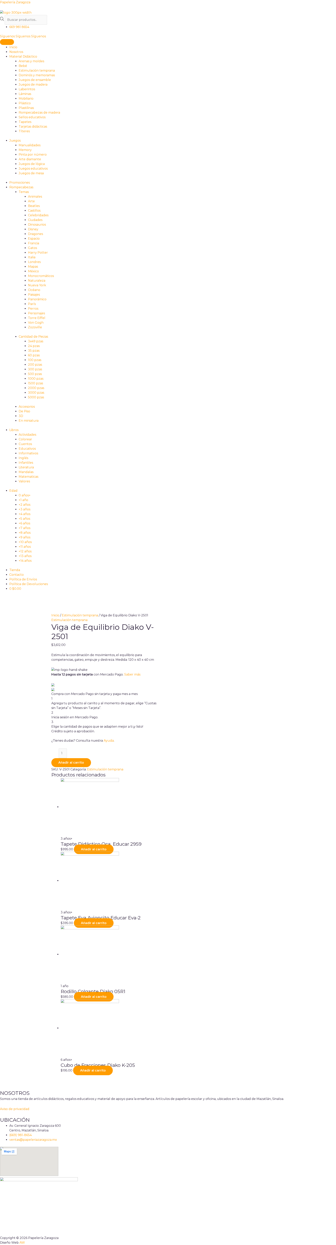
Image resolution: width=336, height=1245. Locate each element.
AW (22, 1242)
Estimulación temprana (80, 615)
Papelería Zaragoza (15, 2)
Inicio (55, 615)
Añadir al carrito (71, 762)
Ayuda (109, 740)
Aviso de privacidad (14, 1109)
